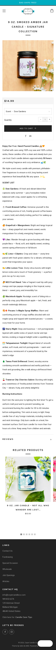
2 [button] (24, 534)
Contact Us (7, 551)
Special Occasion (10, 563)
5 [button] (32, 534)
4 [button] (29, 534)
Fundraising (7, 557)
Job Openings (8, 575)
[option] (28, 65)
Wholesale (7, 569)
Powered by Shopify (37, 646)
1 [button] (21, 534)
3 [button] (26, 534)
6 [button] (35, 534)
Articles (5, 581)
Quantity (8, 120)
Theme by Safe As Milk (20, 646)
